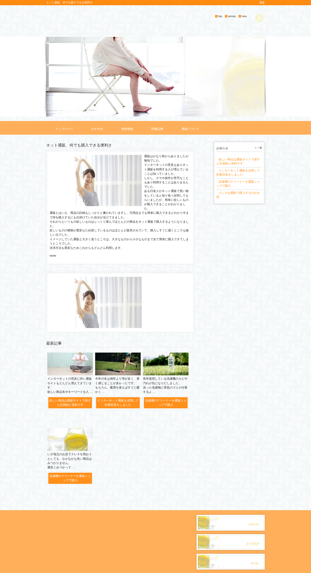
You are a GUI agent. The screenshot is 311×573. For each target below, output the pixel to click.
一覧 (259, 147)
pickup (232, 16)
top (220, 16)
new (244, 16)
